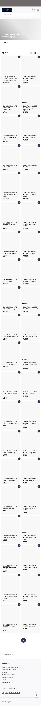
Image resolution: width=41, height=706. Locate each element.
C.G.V (4, 680)
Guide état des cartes (9, 669)
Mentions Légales (7, 677)
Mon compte (6, 682)
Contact (4, 672)
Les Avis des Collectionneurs (11, 667)
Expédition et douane (8, 674)
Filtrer (7, 53)
